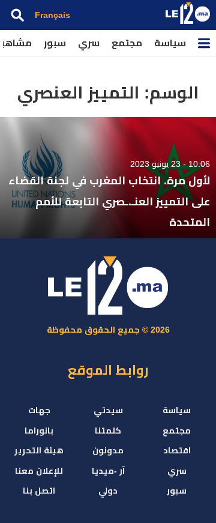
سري (89, 43)
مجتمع (127, 43)
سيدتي (108, 410)
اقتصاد (177, 450)
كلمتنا (108, 430)
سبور (55, 43)
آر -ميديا (108, 471)
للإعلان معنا (39, 471)
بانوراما (39, 430)
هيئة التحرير (39, 450)
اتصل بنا (39, 490)
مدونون (108, 450)
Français (52, 15)
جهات (39, 410)
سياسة (170, 43)
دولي (108, 490)
